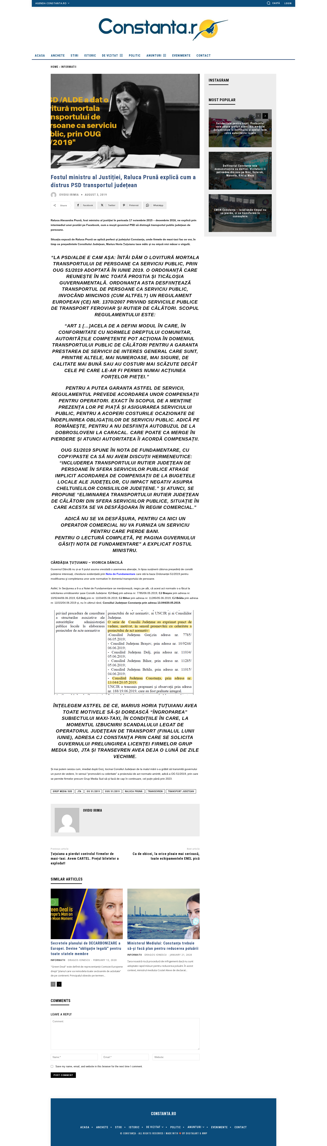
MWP (204, 1133)
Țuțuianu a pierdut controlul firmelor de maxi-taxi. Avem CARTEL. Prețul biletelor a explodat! (85, 858)
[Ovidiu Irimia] (54, 195)
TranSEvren (155, 791)
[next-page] (59, 984)
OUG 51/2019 (112, 791)
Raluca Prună (133, 791)
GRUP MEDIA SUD (62, 791)
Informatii (68, 66)
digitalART (192, 1133)
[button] (273, 3)
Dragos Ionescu (79, 960)
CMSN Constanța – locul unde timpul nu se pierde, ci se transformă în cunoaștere (240, 213)
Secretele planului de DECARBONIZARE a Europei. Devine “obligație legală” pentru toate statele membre (86, 948)
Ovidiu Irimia (69, 194)
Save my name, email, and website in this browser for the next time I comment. (99, 1066)
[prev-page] (53, 984)
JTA (79, 791)
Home (54, 66)
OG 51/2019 (93, 791)
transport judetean (181, 791)
